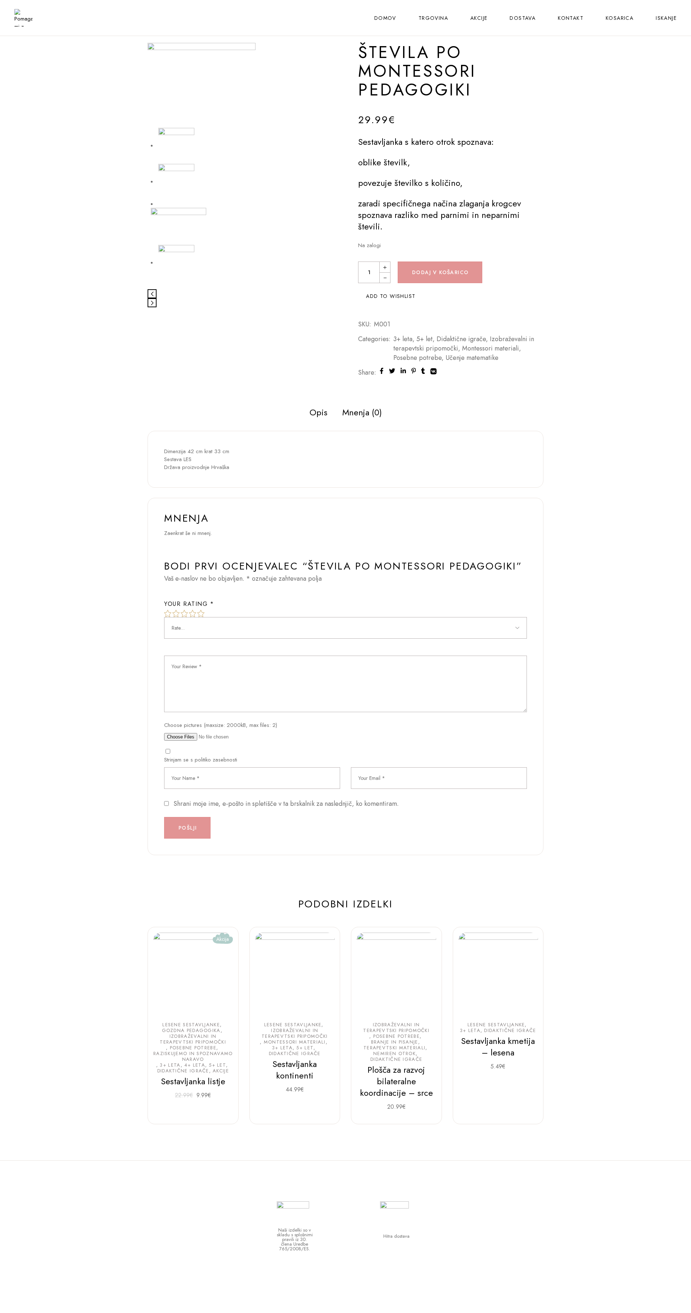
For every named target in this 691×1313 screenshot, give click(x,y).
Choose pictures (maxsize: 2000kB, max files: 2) (220, 725)
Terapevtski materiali (394, 1048)
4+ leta (194, 1065)
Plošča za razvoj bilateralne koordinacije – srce (396, 1081)
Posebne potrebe (417, 357)
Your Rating (189, 604)
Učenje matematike (472, 357)
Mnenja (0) (362, 412)
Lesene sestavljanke (191, 1025)
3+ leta (402, 339)
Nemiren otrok (394, 1054)
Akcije (221, 1071)
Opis (319, 412)
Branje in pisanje (394, 1042)
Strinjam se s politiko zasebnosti (200, 760)
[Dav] (202, 85)
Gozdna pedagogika (191, 1030)
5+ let (424, 339)
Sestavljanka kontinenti (294, 1070)
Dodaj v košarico (440, 272)
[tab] (319, 412)
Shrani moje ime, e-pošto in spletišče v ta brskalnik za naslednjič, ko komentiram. (286, 803)
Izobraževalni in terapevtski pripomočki (193, 1039)
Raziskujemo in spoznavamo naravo (193, 1056)
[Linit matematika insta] (179, 226)
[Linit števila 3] (176, 263)
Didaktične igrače (461, 339)
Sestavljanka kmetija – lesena (498, 1047)
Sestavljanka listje (193, 1081)
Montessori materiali (490, 348)
